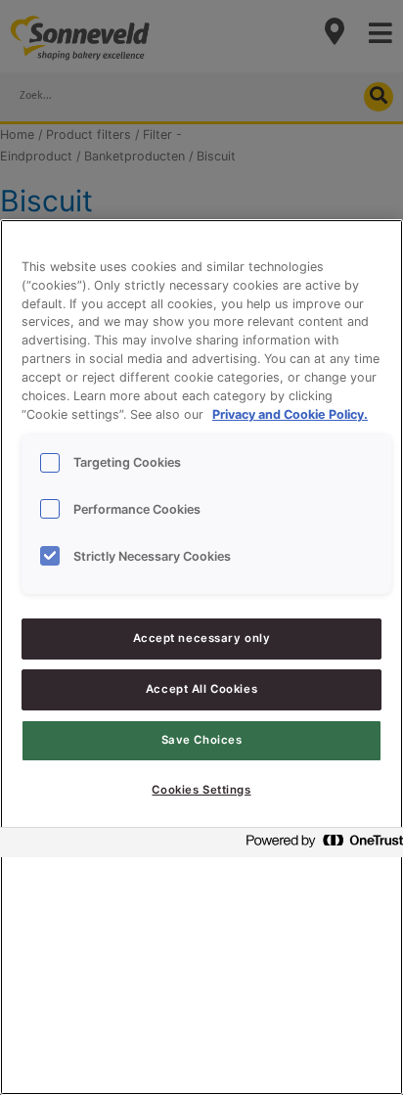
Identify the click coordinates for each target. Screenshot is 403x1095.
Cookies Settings (201, 790)
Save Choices (202, 740)
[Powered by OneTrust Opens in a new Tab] (319, 845)
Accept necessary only (202, 638)
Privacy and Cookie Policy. (290, 414)
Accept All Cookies (201, 689)
